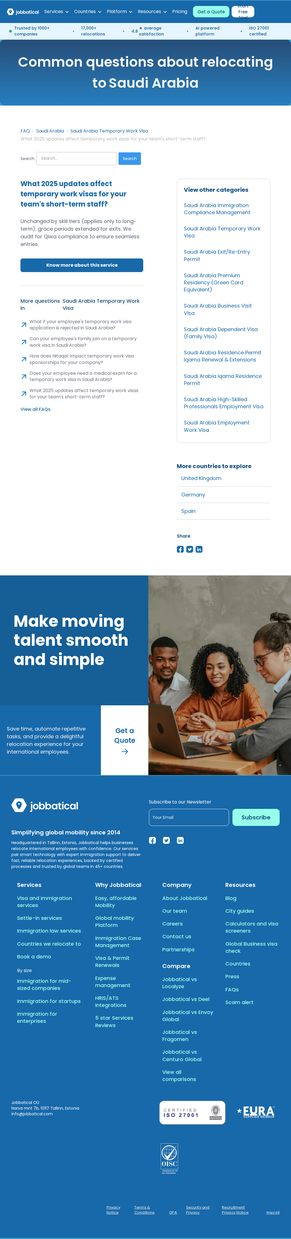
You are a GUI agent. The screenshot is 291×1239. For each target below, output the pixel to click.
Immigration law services (49, 930)
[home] (23, 11)
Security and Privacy (198, 1210)
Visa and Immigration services (44, 902)
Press (232, 976)
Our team (174, 910)
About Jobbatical (184, 898)
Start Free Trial (243, 11)
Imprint (273, 1212)
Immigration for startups (49, 1001)
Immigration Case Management (118, 942)
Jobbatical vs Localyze (179, 983)
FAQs (232, 989)
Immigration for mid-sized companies (44, 984)
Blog (230, 898)
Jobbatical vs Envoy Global (187, 1016)
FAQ (25, 131)
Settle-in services (39, 918)
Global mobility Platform (114, 921)
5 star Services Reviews (114, 1021)
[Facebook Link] (152, 840)
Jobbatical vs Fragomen (179, 1035)
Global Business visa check (251, 947)
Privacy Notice (113, 1210)
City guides (239, 910)
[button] (56, 11)
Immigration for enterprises (37, 1017)
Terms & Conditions (144, 1210)
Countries (237, 963)
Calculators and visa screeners (251, 927)
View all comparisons (179, 1075)
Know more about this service (82, 265)
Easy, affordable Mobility (116, 902)
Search (27, 158)
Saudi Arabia (50, 131)
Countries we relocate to (49, 943)
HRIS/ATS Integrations (110, 1001)
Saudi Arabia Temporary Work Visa (109, 131)
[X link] (166, 840)
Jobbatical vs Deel (185, 999)
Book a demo (34, 956)
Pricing (179, 11)
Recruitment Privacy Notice (235, 1210)
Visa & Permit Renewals (112, 961)
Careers (172, 923)
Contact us (176, 936)
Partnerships (178, 949)
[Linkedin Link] (180, 840)
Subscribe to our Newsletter (180, 802)
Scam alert (239, 1002)
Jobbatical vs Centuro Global (181, 1055)
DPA (173, 1212)
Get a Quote (211, 12)
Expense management (112, 982)
